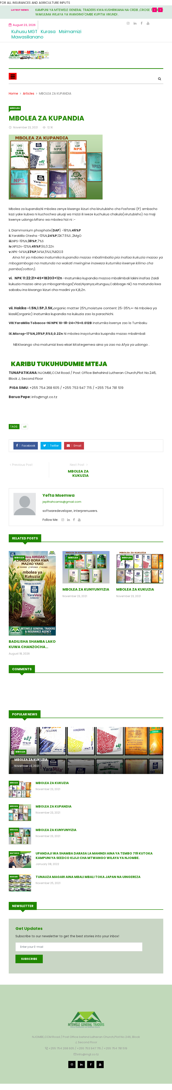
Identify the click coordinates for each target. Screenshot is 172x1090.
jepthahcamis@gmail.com (62, 502)
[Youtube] (148, 23)
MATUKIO (14, 853)
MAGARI (14, 877)
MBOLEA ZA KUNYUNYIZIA (85, 589)
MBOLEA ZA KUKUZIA (135, 589)
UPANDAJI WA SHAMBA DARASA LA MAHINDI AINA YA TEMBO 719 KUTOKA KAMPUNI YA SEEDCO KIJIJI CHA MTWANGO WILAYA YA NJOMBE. (94, 855)
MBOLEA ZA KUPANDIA (53, 806)
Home (13, 93)
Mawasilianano (27, 37)
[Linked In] (135, 23)
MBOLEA (15, 108)
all (24, 426)
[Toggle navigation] (13, 76)
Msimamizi (70, 32)
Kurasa (48, 32)
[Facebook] (142, 23)
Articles (28, 93)
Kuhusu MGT (24, 32)
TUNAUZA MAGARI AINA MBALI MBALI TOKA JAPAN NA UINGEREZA (88, 877)
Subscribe (29, 959)
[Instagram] (128, 23)
